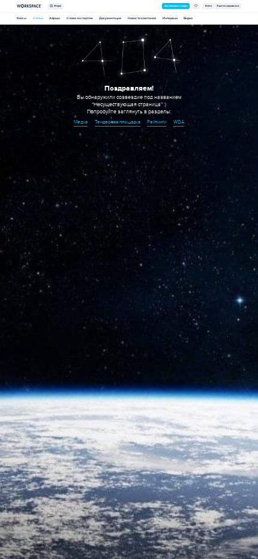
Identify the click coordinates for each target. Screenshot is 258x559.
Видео (188, 18)
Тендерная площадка (117, 122)
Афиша (54, 18)
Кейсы (21, 18)
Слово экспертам (80, 18)
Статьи (38, 18)
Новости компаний (142, 18)
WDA (178, 122)
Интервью (170, 18)
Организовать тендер (175, 5)
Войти (208, 5)
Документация (110, 18)
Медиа (57, 5)
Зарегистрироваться (228, 5)
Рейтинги (156, 122)
